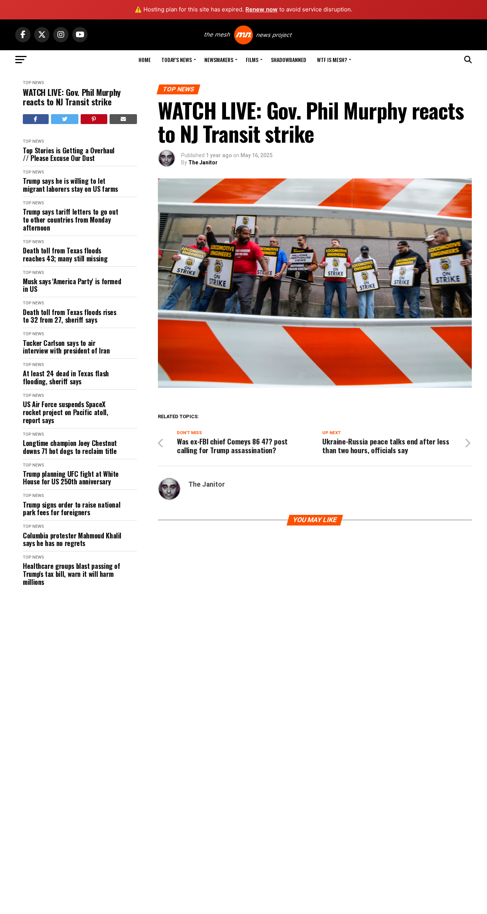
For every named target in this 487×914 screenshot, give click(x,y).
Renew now (261, 9)
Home (144, 60)
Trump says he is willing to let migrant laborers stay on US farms (70, 185)
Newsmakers (218, 60)
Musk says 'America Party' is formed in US (72, 285)
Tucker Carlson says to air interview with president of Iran (66, 347)
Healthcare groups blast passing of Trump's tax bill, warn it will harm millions (71, 574)
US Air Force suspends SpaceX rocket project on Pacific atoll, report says (65, 412)
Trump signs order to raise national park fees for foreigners (71, 508)
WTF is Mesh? (332, 60)
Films (252, 60)
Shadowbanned (288, 60)
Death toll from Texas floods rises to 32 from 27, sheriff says (69, 316)
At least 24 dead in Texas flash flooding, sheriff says (66, 377)
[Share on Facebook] (36, 119)
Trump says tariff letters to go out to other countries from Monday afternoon (70, 219)
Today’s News (176, 60)
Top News (33, 82)
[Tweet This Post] (65, 119)
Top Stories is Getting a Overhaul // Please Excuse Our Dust (69, 154)
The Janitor (203, 162)
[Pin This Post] (94, 119)
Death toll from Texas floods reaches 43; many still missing (65, 254)
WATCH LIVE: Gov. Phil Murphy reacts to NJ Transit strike (72, 97)
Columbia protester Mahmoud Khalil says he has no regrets (72, 539)
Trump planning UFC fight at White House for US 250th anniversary (71, 478)
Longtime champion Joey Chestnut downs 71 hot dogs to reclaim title (70, 447)
